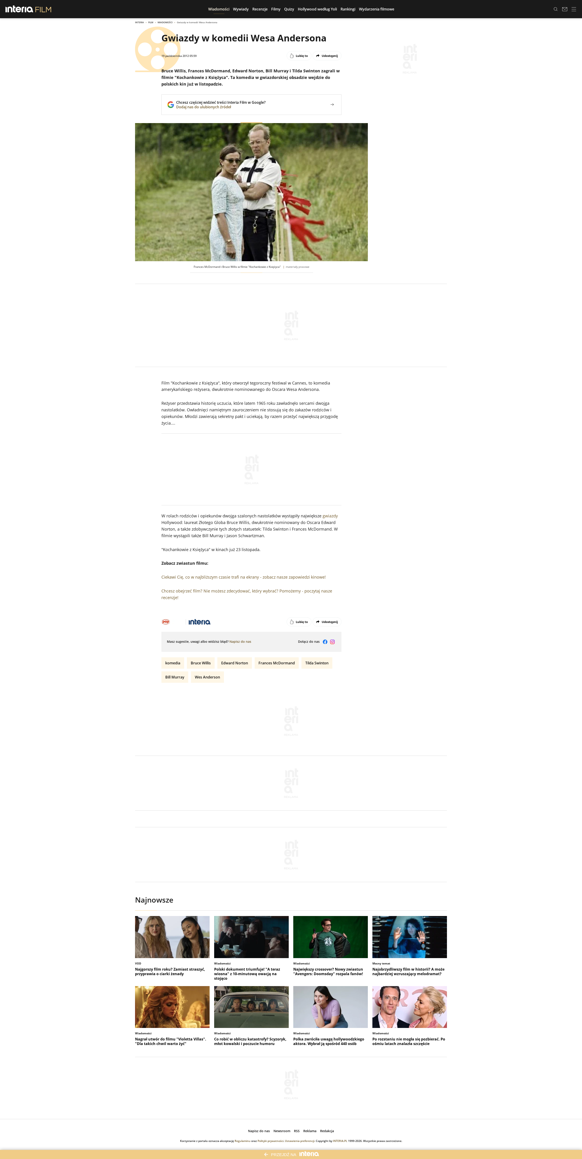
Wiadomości (165, 22)
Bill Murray (174, 677)
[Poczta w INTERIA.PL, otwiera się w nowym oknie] (564, 9)
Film (150, 22)
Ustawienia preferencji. (300, 1141)
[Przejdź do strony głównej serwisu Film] (43, 9)
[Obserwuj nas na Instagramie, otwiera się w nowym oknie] (332, 641)
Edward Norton (234, 663)
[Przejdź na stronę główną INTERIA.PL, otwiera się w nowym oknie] (19, 9)
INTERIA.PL (340, 1141)
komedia (172, 663)
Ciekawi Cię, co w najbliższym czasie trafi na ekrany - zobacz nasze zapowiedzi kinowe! (243, 577)
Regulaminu (243, 1141)
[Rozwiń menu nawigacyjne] (573, 9)
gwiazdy (330, 516)
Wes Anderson (207, 677)
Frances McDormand (276, 663)
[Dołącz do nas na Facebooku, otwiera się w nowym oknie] (325, 641)
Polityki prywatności (270, 1141)
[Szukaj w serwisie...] (555, 9)
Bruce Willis (201, 663)
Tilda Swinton (317, 663)
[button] (218, 9)
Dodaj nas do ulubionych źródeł (221, 107)
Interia (139, 22)
